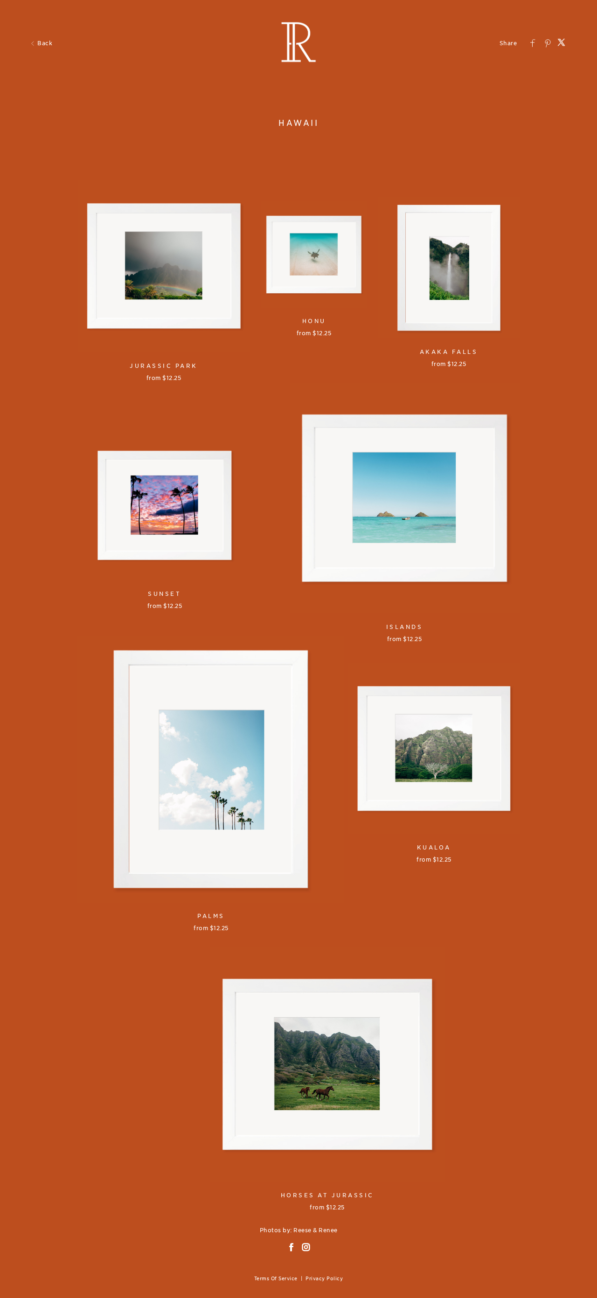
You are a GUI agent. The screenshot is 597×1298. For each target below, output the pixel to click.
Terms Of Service (276, 1278)
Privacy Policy (324, 1278)
